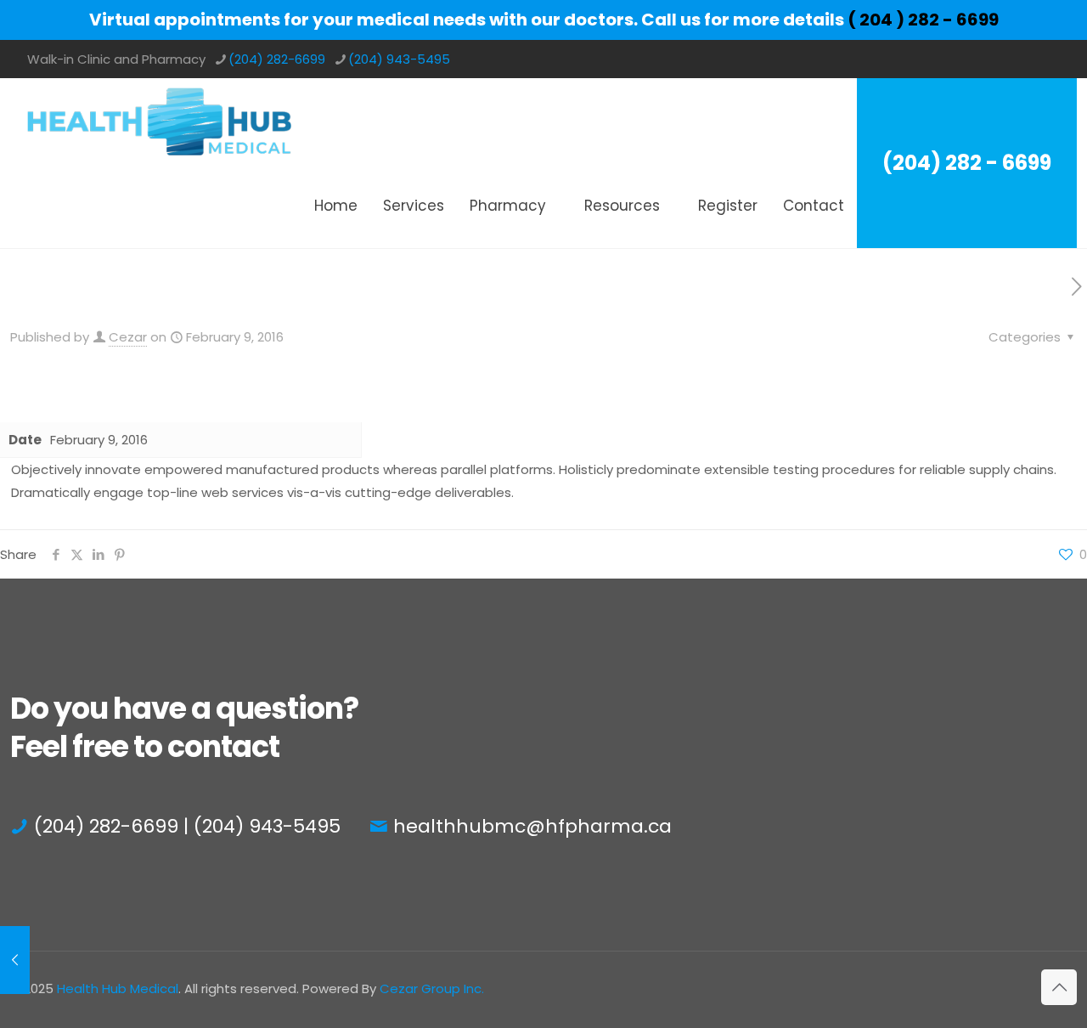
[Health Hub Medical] (159, 120)
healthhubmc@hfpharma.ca (532, 826)
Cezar (128, 337)
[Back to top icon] (1059, 987)
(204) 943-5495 (399, 59)
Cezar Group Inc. (432, 988)
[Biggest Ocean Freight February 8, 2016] (15, 960)
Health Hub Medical (117, 988)
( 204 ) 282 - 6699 (923, 19)
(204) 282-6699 (276, 59)
